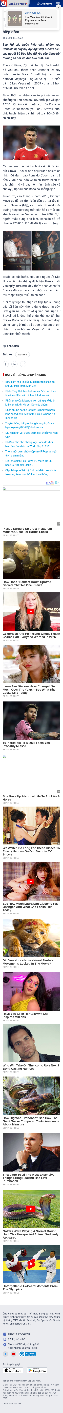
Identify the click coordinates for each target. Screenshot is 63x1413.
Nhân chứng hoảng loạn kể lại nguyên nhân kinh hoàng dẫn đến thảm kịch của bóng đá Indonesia (30, 414)
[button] (6, 364)
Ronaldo (22, 354)
